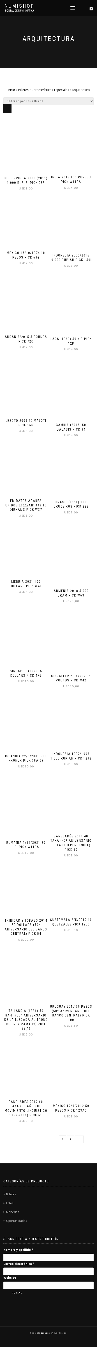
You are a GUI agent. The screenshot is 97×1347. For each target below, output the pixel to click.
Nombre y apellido (18, 1250)
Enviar (17, 1293)
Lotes (10, 1203)
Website (9, 1277)
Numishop (20, 6)
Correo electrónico (18, 1264)
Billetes (23, 90)
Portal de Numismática (19, 10)
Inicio (11, 90)
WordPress (60, 1332)
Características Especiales (50, 90)
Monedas (12, 1212)
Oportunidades (16, 1221)
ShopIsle (35, 1332)
